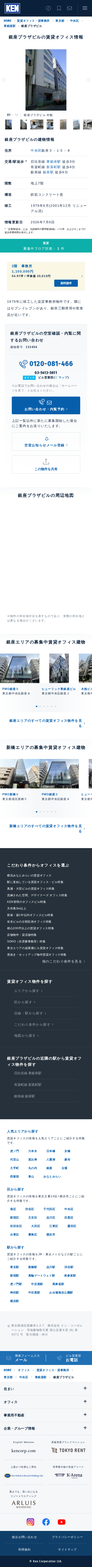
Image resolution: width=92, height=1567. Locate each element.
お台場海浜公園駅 (61, 1292)
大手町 (14, 1168)
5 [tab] (51, 706)
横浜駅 (14, 1301)
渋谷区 (29, 1209)
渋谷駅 (68, 1267)
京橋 (67, 1151)
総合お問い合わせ (24, 1537)
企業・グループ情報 (19, 1428)
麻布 (67, 1159)
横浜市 (50, 1234)
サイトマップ (67, 1549)
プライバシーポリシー (67, 1537)
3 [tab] (44, 706)
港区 (13, 1209)
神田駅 (14, 1292)
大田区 (35, 1226)
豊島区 (32, 1234)
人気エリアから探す (22, 1131)
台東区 (14, 1234)
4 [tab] (48, 706)
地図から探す (25, 1035)
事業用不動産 (14, 1415)
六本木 (32, 1151)
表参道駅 (70, 1275)
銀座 (49, 1168)
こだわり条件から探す (32, 1024)
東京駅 (14, 1267)
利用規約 (24, 1549)
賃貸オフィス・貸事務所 (33, 20)
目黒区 (68, 1217)
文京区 (32, 1217)
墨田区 (71, 1226)
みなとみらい (52, 1176)
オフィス (24, 1370)
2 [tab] (40, 706)
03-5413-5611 (46, 372)
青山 (31, 1176)
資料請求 (66, 283)
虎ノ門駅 (16, 1284)
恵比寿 (32, 1159)
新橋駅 (32, 1267)
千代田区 (49, 1209)
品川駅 (50, 1267)
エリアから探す (27, 991)
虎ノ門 (14, 1151)
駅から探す (16, 1247)
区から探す (23, 1002)
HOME (7, 20)
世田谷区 (16, 1226)
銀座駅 (48, 172)
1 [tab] (36, 706)
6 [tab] (55, 706)
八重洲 (50, 1159)
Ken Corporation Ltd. (12, 8)
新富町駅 (53, 167)
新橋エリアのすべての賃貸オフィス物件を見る (45, 828)
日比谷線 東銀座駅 (28, 1073)
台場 (64, 1168)
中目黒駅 (37, 1284)
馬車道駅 (58, 1284)
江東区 (53, 1226)
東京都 (59, 20)
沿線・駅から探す (28, 1013)
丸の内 (32, 1168)
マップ (63, 377)
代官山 (14, 1159)
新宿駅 (14, 1275)
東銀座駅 (10, 26)
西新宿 (14, 1176)
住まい (9, 1389)
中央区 (74, 20)
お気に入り (59, 8)
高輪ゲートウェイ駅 (41, 1275)
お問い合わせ (69, 8)
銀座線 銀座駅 (24, 1096)
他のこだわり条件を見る (62, 961)
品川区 (50, 1217)
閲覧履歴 (48, 8)
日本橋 (50, 1151)
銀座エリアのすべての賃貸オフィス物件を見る (45, 723)
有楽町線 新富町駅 (28, 1084)
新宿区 (14, 1217)
